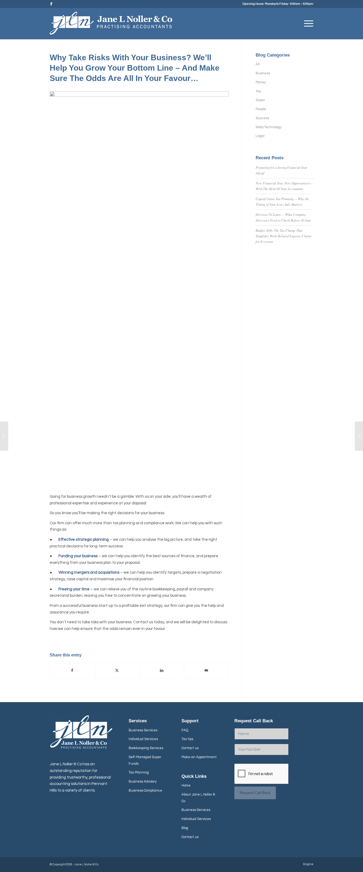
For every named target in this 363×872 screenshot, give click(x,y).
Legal (260, 136)
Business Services (143, 730)
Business (263, 73)
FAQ (185, 730)
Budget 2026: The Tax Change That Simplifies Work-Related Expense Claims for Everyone (283, 236)
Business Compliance (145, 790)
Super (260, 100)
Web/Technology (268, 127)
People (261, 109)
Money (261, 82)
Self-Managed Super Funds (145, 760)
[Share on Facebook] (72, 670)
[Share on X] (117, 670)
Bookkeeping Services (146, 748)
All (258, 64)
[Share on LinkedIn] (162, 670)
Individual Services (143, 739)
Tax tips (187, 739)
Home (186, 785)
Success (262, 118)
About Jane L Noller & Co (198, 798)
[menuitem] (307, 23)
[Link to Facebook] (51, 4)
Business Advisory (143, 781)
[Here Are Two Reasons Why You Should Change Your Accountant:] (4, 436)
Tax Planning (139, 772)
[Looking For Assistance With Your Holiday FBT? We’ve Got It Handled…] (359, 436)
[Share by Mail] (206, 670)
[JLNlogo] (111, 25)
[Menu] (307, 23)
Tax (258, 91)
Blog (185, 828)
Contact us (190, 748)
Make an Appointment (199, 757)
